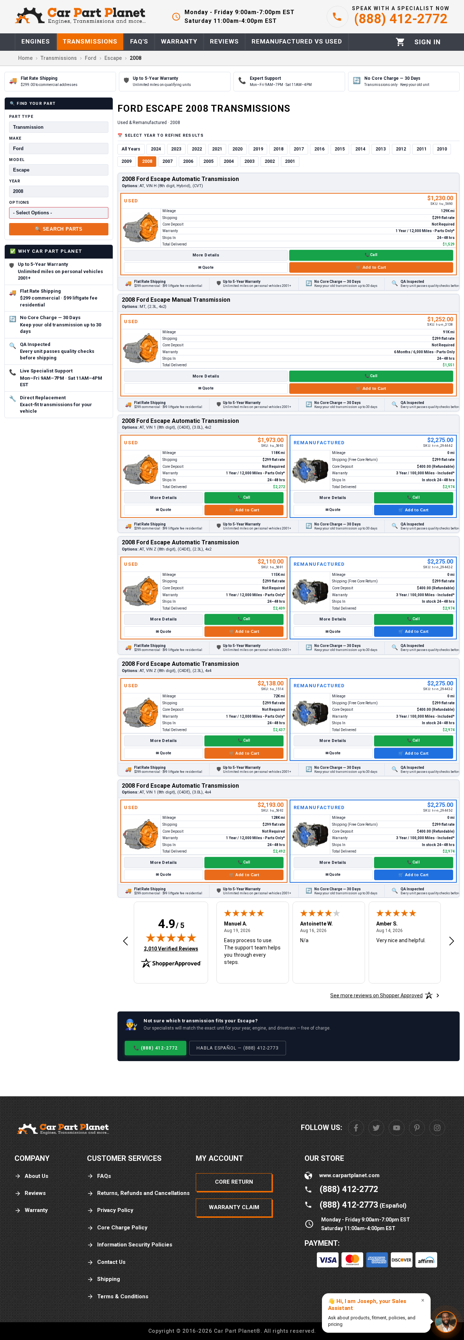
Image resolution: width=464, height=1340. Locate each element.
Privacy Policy (115, 1210)
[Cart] (400, 42)
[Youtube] (397, 1128)
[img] (171, 937)
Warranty (36, 1210)
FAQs (104, 1176)
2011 (422, 149)
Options (19, 202)
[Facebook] (356, 1128)
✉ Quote (206, 267)
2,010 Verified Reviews (171, 948)
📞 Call (371, 255)
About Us (36, 1176)
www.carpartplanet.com (349, 1175)
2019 (258, 149)
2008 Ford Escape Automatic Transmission (180, 179)
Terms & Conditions (122, 1296)
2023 (176, 149)
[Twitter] (376, 1128)
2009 (126, 161)
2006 (188, 161)
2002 (270, 161)
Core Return (234, 1182)
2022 (197, 149)
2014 (360, 149)
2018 (278, 149)
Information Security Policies (134, 1244)
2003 (249, 161)
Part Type (21, 116)
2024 (156, 149)
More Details (205, 255)
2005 (208, 161)
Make (15, 138)
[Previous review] (125, 941)
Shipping (108, 1279)
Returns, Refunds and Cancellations (143, 1193)
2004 (229, 161)
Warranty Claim (234, 1207)
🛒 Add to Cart (371, 267)
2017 (299, 149)
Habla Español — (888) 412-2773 (237, 1048)
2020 (237, 149)
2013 (381, 149)
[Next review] (452, 941)
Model (16, 159)
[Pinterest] (417, 1128)
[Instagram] (437, 1128)
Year (14, 181)
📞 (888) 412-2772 (155, 1048)
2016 (319, 149)
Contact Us (111, 1262)
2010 (442, 149)
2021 (217, 149)
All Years (130, 149)
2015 (340, 149)
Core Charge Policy (122, 1227)
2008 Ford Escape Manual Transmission (176, 299)
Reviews (35, 1193)
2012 (401, 149)
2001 (290, 161)
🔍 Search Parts (59, 229)
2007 (167, 161)
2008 (147, 161)
